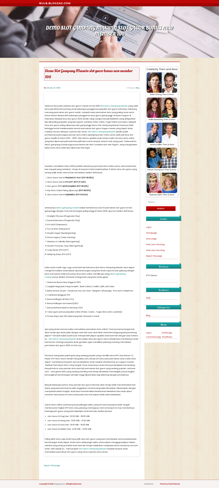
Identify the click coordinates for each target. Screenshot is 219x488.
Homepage (151, 233)
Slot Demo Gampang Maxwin (114, 106)
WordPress (167, 337)
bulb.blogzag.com (55, 3)
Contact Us (148, 484)
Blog (137, 88)
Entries (167, 332)
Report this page (52, 465)
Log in (148, 227)
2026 (148, 298)
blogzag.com (59, 484)
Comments (153, 337)
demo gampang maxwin (67, 207)
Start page (151, 238)
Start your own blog (155, 244)
